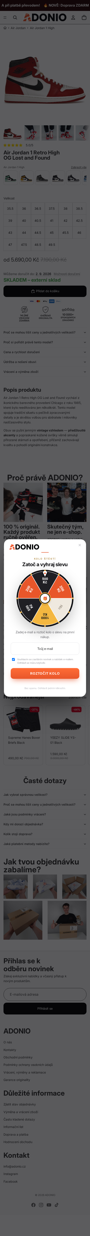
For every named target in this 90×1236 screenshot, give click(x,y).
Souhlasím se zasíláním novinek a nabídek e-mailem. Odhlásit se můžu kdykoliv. (45, 661)
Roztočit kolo (45, 673)
